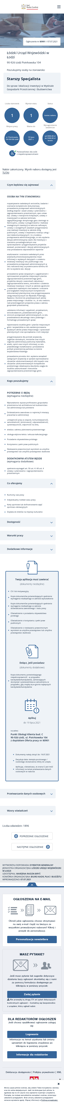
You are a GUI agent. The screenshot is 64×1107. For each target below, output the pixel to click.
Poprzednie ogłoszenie (34, 836)
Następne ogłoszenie (30, 847)
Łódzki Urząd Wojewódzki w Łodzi (28, 55)
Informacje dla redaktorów (32, 1054)
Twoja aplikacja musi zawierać (32, 581)
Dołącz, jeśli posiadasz (32, 665)
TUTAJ (5, 172)
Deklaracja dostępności (19, 1072)
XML (59, 1072)
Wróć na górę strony (32, 884)
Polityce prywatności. (49, 1100)
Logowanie (32, 1034)
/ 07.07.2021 (42, 41)
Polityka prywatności (44, 1072)
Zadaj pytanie (32, 994)
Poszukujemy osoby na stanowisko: (26, 70)
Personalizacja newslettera (32, 939)
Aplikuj (32, 720)
